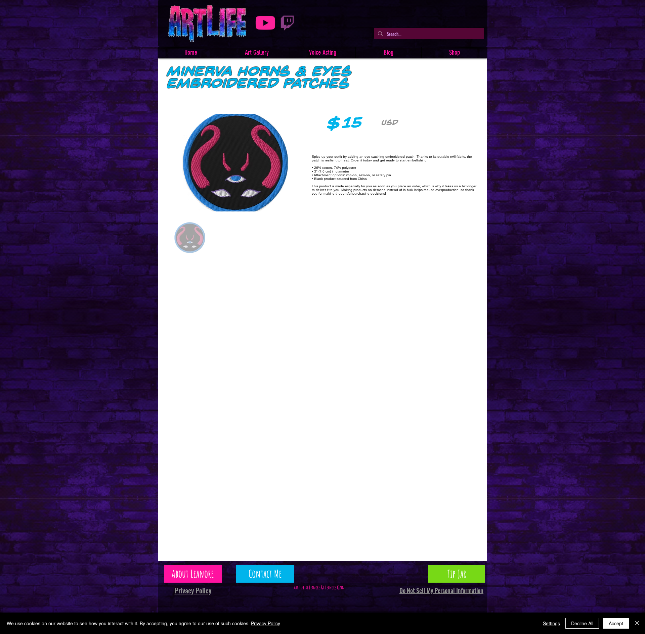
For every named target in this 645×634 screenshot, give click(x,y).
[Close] (637, 623)
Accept (616, 623)
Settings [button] (551, 623)
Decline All (582, 623)
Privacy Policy (265, 623)
